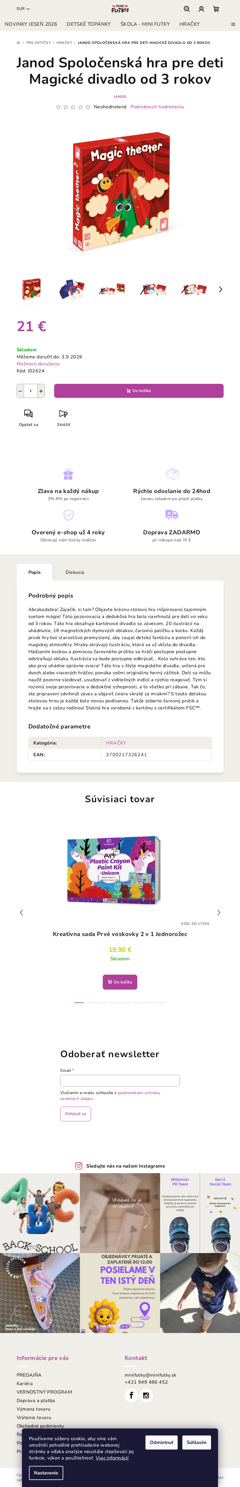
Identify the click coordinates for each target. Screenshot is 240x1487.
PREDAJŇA (29, 1375)
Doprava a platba (36, 1400)
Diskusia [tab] (75, 572)
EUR (21, 8)
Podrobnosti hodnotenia (157, 107)
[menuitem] (31, 24)
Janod (120, 96)
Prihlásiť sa (75, 1114)
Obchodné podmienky (40, 1426)
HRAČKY (116, 743)
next (219, 912)
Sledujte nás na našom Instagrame (125, 1166)
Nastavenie (46, 1473)
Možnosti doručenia (38, 364)
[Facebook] (131, 1395)
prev (21, 912)
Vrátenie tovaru (34, 1417)
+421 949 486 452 (146, 1382)
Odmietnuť (161, 1442)
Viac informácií (112, 1458)
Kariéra (25, 1383)
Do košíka (142, 390)
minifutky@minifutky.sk (150, 1375)
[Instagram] (146, 1395)
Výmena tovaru (34, 1409)
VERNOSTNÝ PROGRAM (44, 1392)
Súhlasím (197, 1442)
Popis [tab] (34, 572)
